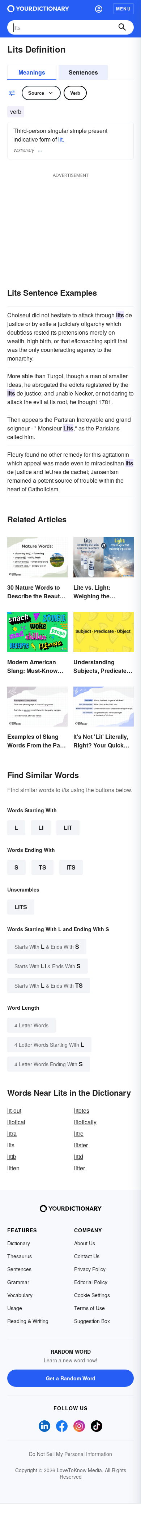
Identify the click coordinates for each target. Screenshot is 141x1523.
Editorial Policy (90, 1282)
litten (13, 1168)
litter (79, 1168)
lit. (61, 139)
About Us (84, 1243)
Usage (14, 1308)
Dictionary (18, 1243)
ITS (71, 867)
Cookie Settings (92, 1295)
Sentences (83, 72)
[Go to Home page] (38, 8)
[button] (98, 8)
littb (11, 1156)
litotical (16, 1122)
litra (12, 1133)
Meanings (31, 72)
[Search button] (122, 27)
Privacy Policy (90, 1269)
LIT (68, 827)
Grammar (18, 1282)
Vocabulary (20, 1295)
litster (81, 1145)
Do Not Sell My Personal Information (70, 1453)
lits (20, 907)
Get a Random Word (70, 1378)
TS (42, 867)
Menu (123, 8)
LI (40, 827)
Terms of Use (89, 1308)
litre (79, 1133)
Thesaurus (19, 1256)
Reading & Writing (27, 1321)
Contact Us (86, 1256)
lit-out (14, 1110)
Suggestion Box (92, 1321)
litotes (81, 1110)
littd (78, 1156)
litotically (85, 1122)
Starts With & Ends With (46, 946)
